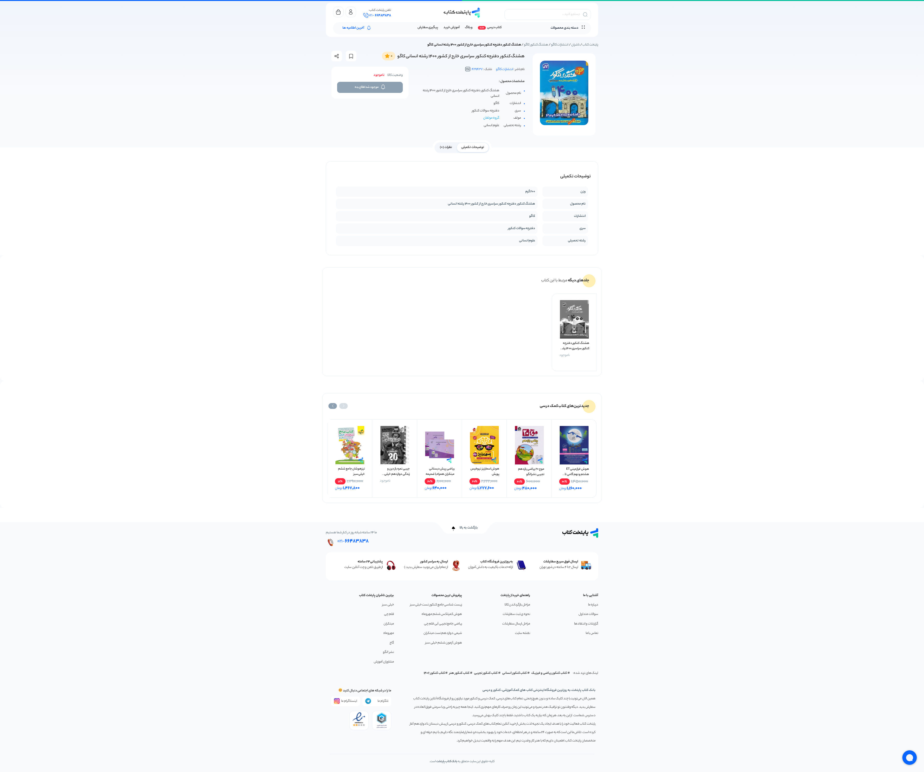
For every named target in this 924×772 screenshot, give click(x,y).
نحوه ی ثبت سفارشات (516, 614)
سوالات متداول (588, 614)
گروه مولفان (491, 118)
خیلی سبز (388, 605)
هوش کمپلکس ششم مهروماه (442, 614)
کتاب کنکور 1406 (434, 673)
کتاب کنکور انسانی (514, 673)
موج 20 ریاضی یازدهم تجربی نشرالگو (531, 472)
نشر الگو (388, 652)
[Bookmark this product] (351, 56)
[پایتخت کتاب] (462, 12)
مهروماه (388, 633)
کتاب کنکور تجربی (486, 673)
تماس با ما (592, 633)
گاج (392, 643)
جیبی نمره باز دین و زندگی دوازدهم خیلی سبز (397, 474)
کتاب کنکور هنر (459, 673)
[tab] (472, 147)
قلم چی (389, 614)
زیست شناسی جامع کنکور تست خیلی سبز (436, 605)
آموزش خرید (451, 27)
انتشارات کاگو (560, 45)
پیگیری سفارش (427, 27)
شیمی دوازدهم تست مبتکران (443, 633)
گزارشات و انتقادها (586, 624)
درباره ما (593, 605)
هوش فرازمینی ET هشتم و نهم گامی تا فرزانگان (577, 474)
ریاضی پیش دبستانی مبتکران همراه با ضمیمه (440, 471)
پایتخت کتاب (590, 45)
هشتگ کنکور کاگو (536, 45)
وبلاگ (469, 27)
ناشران (575, 45)
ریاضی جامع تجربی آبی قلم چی (443, 624)
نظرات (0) (446, 147)
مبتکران (389, 624)
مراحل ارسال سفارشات (516, 624)
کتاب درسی (494, 27)
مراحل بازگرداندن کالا (517, 605)
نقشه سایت (522, 633)
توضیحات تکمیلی (472, 147)
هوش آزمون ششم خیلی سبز (443, 643)
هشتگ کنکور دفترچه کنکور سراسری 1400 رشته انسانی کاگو (574, 348)
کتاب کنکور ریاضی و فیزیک (549, 673)
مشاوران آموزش (384, 662)
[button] (343, 406)
